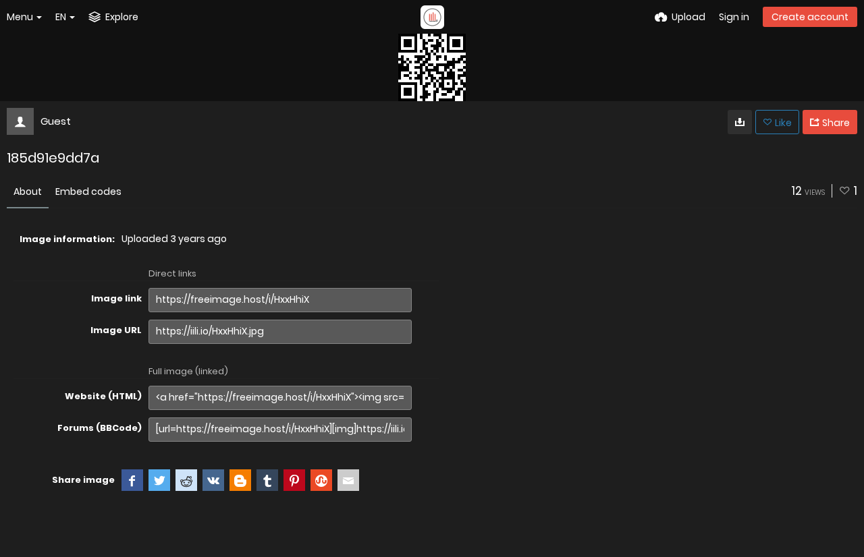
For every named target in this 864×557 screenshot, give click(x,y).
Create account (810, 17)
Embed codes (88, 191)
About (28, 191)
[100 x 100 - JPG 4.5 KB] (740, 122)
